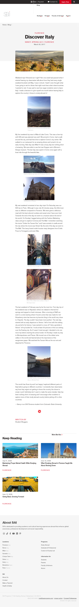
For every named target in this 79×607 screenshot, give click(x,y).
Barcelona (5, 565)
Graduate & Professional (48, 548)
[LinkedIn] (17, 534)
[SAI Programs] (6, 13)
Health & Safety (7, 586)
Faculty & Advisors (46, 565)
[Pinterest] (20, 534)
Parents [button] (47, 16)
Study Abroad (45, 545)
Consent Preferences (70, 598)
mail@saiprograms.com (46, 598)
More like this (56, 435)
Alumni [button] (68, 16)
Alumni (43, 568)
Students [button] (40, 16)
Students (43, 560)
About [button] (39, 2)
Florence (39, 33)
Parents (43, 562)
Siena (4, 559)
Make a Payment (7, 583)
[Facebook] (10, 534)
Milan (4, 551)
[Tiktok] (7, 534)
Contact (4, 580)
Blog (38, 5)
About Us (5, 577)
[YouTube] (13, 534)
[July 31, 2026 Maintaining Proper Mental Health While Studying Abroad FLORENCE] (20, 452)
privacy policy (58, 598)
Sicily (4, 562)
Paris (4, 568)
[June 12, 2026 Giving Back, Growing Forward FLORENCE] (20, 485)
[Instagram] (4, 534)
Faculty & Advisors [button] (58, 16)
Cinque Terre (6, 556)
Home (4, 25)
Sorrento (5, 553)
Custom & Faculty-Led (48, 551)
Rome (4, 548)
